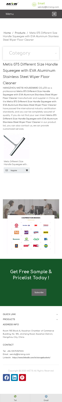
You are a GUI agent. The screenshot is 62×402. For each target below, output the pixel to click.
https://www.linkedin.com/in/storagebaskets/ (31, 357)
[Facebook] (6, 377)
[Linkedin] (14, 377)
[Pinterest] (22, 377)
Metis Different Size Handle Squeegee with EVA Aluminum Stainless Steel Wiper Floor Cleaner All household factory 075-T (16, 163)
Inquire (14, 170)
